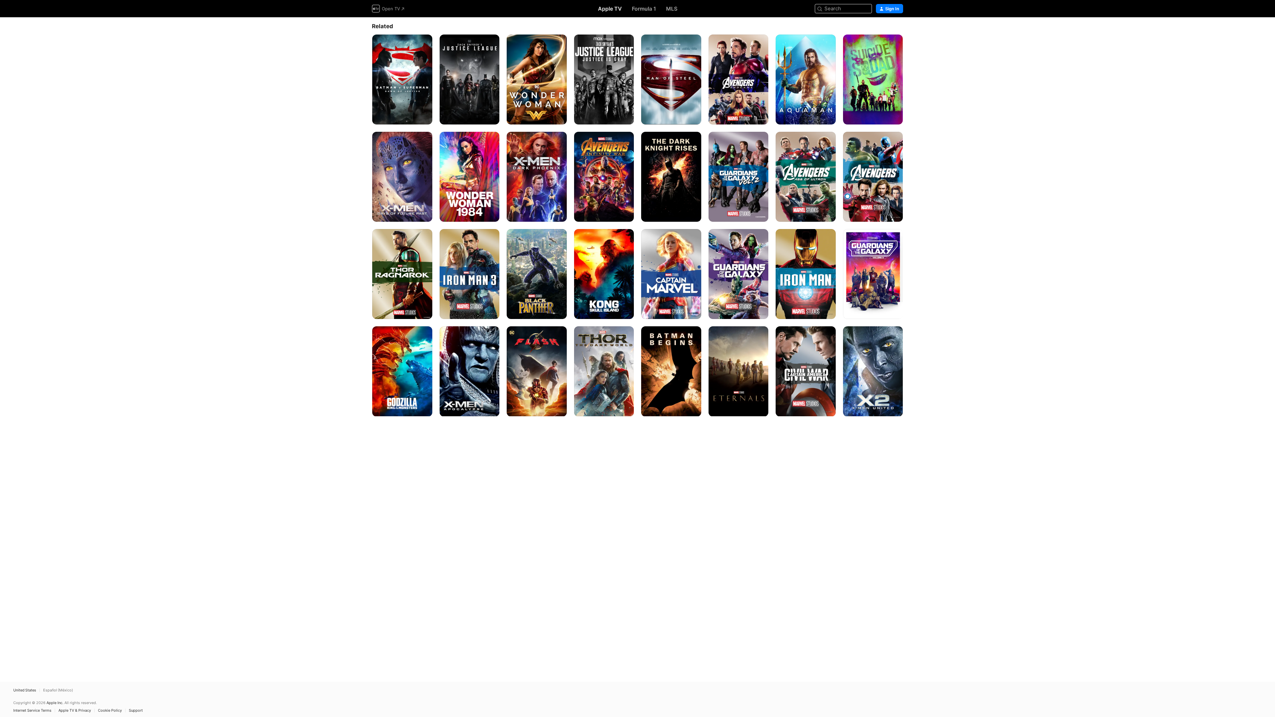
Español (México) (58, 690)
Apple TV (610, 8)
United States (24, 690)
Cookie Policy (110, 710)
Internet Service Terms (32, 710)
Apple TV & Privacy (74, 710)
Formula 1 (644, 8)
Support (136, 710)
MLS (671, 8)
